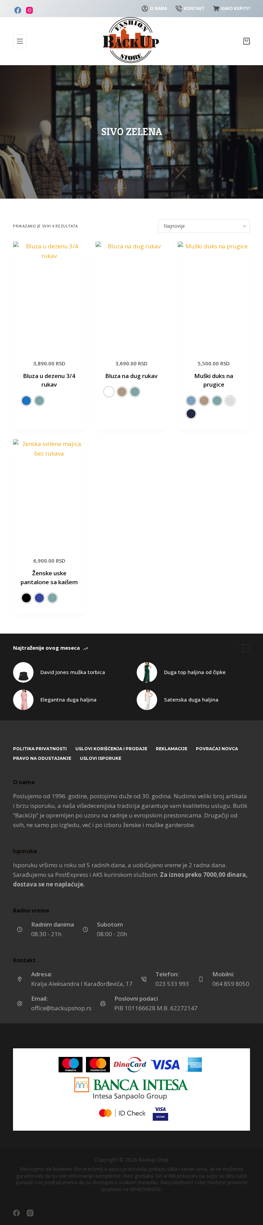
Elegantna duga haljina (68, 699)
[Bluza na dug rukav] (131, 296)
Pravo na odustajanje (42, 758)
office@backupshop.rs (61, 1008)
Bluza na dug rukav (131, 376)
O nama (158, 8)
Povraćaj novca (217, 748)
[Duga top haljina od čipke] (147, 672)
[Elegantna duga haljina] (23, 700)
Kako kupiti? (235, 8)
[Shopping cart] (246, 41)
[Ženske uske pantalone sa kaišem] (49, 493)
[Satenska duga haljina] (147, 700)
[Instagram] (29, 10)
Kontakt (194, 8)
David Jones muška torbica (72, 672)
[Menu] (20, 41)
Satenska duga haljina (191, 699)
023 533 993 (172, 984)
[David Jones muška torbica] (23, 672)
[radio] (26, 401)
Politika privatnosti (40, 748)
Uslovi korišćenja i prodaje (111, 748)
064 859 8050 (230, 984)
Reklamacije (171, 748)
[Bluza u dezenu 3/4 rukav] (49, 296)
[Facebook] (17, 10)
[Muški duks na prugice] (214, 296)
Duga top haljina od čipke (195, 672)
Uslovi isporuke (100, 758)
